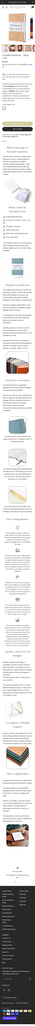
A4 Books (22, 901)
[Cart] (32, 7)
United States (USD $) (9, 997)
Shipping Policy (7, 945)
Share (4, 141)
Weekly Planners (7, 906)
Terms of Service (8, 956)
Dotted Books (7, 913)
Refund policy (7, 959)
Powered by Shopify (22, 1003)
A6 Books (22, 894)
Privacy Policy (6, 942)
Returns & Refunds (8, 948)
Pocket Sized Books (6, 921)
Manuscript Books (8, 916)
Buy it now (17, 129)
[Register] (30, 978)
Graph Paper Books (8, 929)
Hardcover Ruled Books (8, 895)
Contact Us (6, 938)
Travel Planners (7, 926)
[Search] (6, 7)
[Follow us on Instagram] (8, 990)
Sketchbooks (6, 909)
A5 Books (22, 898)
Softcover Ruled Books (7, 901)
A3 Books (22, 905)
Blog (3, 962)
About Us (5, 952)
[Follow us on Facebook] (4, 990)
